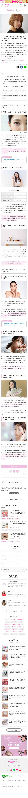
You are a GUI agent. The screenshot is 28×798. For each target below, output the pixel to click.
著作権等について (18, 780)
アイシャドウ (9, 60)
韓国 (14, 624)
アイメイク (8, 58)
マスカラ (21, 60)
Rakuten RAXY (8, 5)
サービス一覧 (4, 786)
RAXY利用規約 (8, 765)
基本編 (21, 621)
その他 (17, 563)
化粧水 (7, 631)
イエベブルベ (7, 629)
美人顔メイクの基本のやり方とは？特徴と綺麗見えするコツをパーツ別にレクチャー (14, 324)
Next (24, 474)
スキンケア (4, 552)
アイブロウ (18, 530)
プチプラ (17, 518)
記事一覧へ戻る (14, 499)
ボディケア (18, 556)
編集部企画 (20, 619)
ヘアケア (3, 560)
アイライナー (4, 62)
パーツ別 (21, 629)
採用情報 (24, 780)
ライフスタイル (14, 634)
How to (3, 60)
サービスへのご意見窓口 (16, 765)
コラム (3, 563)
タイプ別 (16, 60)
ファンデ (6, 634)
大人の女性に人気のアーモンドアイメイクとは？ (14, 76)
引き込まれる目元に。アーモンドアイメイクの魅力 (14, 79)
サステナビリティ (19, 786)
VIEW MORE (14, 611)
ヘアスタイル (20, 626)
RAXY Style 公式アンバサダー (8, 518)
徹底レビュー (7, 624)
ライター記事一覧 (14, 493)
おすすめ (13, 619)
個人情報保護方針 (10, 780)
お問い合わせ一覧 (11, 786)
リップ (13, 626)
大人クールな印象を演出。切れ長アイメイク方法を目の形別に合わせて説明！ (14, 160)
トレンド (7, 626)
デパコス (20, 631)
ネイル (17, 560)
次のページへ (14, 466)
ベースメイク (18, 552)
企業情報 (3, 780)
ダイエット (14, 631)
